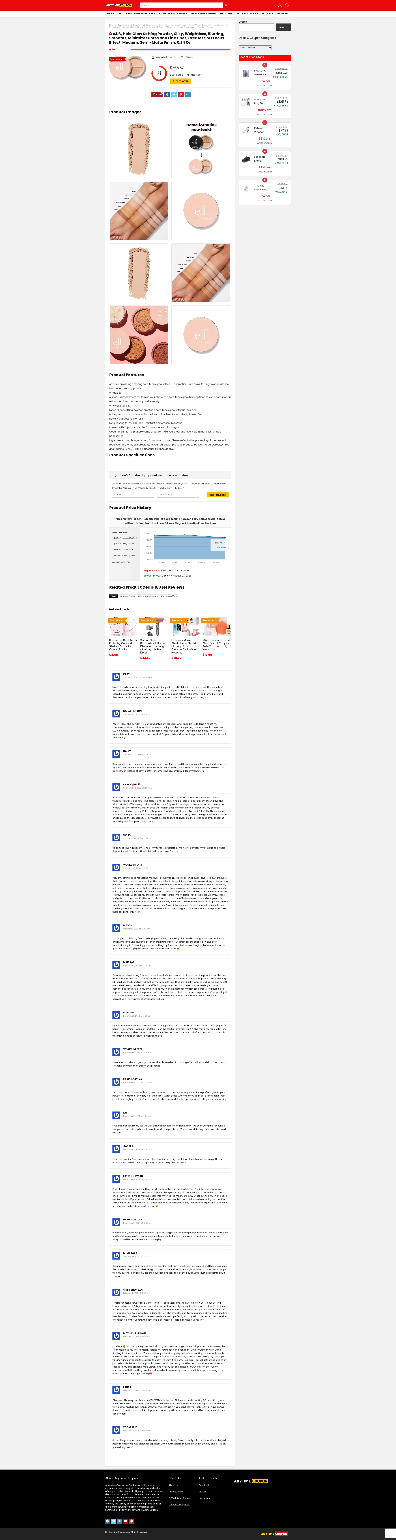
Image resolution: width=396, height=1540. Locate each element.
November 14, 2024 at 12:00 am (137, 1082)
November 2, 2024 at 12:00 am (137, 965)
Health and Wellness (140, 13)
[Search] (226, 5)
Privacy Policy (176, 1491)
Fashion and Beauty (173, 13)
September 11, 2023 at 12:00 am (137, 714)
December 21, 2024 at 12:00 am (137, 1223)
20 (182, 57)
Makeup (147, 25)
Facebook (204, 1485)
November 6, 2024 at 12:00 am (137, 1052)
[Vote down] (121, 50)
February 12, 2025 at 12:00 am (137, 1336)
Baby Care (114, 13)
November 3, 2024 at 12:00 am (137, 1016)
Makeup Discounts (148, 596)
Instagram (204, 1498)
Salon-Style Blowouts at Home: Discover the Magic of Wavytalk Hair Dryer (153, 646)
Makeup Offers (169, 596)
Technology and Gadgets (255, 13)
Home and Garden (203, 13)
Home (112, 25)
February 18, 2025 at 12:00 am (137, 1430)
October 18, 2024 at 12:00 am (136, 928)
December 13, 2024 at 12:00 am (137, 1179)
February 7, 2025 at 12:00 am (136, 1293)
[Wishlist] (287, 5)
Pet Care (226, 13)
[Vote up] (126, 50)
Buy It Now (180, 81)
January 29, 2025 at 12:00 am (137, 1256)
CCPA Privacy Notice (179, 1498)
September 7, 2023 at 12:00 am (137, 677)
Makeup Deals (127, 596)
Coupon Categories (179, 1504)
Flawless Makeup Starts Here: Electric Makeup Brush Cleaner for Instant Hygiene (184, 646)
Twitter (203, 1491)
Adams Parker (162, 57)
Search (243, 21)
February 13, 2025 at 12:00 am (137, 1390)
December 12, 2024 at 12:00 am (137, 1149)
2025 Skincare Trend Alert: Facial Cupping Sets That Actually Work (216, 644)
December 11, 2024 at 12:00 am (137, 1116)
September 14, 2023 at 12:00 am (138, 788)
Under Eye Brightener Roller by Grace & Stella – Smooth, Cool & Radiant (123, 644)
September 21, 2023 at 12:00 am (137, 838)
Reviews (283, 13)
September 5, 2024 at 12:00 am (137, 868)
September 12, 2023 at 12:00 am (137, 754)
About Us (173, 1485)
